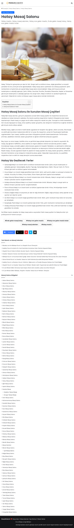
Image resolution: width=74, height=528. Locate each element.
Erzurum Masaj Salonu (8, 364)
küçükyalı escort (68, 524)
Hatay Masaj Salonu (14, 8)
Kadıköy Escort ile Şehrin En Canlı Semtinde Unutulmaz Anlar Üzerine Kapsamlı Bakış (26, 248)
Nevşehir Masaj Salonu (9, 459)
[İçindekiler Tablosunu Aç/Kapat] (29, 102)
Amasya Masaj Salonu (8, 294)
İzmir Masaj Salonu (7, 397)
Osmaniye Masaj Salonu (9, 467)
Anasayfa (5, 8)
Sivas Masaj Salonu (8, 487)
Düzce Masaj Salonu (8, 353)
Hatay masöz (47, 224)
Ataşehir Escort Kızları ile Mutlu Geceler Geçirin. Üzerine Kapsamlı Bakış (23, 251)
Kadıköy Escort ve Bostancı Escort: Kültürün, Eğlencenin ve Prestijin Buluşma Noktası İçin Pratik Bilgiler (32, 262)
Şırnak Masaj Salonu (8, 489)
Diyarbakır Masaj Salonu (9, 350)
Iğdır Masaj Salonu (7, 383)
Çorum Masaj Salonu (8, 344)
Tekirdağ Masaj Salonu (9, 492)
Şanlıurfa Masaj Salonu (9, 478)
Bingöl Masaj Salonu (8, 325)
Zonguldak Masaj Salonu (9, 512)
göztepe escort (34, 524)
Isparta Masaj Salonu (8, 386)
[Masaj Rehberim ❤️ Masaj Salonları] (14, 3)
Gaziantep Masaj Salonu (9, 369)
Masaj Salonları (6, 445)
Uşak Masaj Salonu (7, 501)
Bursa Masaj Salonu (8, 336)
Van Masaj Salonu (7, 503)
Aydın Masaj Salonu (8, 308)
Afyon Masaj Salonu (8, 286)
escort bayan (50, 524)
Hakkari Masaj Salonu (8, 378)
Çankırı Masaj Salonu (8, 342)
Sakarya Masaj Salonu (8, 473)
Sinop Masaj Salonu (8, 484)
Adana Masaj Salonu (8, 280)
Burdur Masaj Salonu (8, 333)
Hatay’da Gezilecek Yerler (11, 106)
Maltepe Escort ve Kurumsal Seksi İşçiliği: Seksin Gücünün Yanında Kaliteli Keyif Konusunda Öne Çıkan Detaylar (34, 256)
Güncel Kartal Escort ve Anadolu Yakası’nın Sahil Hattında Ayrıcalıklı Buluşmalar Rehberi (27, 259)
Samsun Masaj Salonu (8, 475)
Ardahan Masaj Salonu (8, 302)
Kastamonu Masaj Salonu (9, 411)
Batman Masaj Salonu (8, 316)
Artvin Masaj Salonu (8, 305)
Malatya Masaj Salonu (8, 436)
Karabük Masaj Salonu (8, 403)
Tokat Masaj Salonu (8, 495)
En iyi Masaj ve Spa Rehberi (23, 522)
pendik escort (42, 524)
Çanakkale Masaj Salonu (9, 339)
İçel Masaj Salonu (9, 450)
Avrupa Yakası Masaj (10, 395)
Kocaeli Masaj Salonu (8, 428)
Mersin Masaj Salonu (8, 448)
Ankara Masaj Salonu (8, 297)
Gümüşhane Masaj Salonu (10, 375)
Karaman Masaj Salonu (9, 406)
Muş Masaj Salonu (7, 456)
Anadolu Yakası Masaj (10, 392)
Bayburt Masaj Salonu (8, 319)
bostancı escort (24, 524)
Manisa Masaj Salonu (8, 439)
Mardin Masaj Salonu (8, 442)
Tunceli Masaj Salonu (8, 498)
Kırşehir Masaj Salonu (8, 425)
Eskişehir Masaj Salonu (9, 367)
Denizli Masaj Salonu (8, 347)
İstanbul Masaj (6, 389)
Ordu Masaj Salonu (7, 464)
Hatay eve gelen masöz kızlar (58, 221)
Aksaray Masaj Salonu (8, 291)
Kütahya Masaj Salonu (8, 434)
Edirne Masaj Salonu (8, 355)
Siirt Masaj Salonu (7, 481)
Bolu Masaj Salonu (7, 330)
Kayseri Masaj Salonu (8, 414)
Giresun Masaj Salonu (8, 372)
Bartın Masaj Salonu (8, 314)
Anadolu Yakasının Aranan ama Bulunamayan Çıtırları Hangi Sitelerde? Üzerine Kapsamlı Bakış (29, 254)
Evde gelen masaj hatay (14, 221)
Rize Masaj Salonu (7, 470)
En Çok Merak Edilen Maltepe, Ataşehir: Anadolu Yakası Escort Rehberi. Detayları (25, 270)
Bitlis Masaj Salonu (7, 328)
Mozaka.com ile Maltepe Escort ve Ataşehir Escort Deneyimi (19, 245)
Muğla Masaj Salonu (8, 453)
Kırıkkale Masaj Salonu (8, 420)
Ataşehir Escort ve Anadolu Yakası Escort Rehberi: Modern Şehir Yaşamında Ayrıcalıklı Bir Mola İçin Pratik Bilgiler (34, 265)
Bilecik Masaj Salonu (8, 322)
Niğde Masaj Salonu (8, 462)
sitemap (18, 524)
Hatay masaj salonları (30, 224)
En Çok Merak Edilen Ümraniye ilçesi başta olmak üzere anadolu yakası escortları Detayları (28, 268)
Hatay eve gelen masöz (35, 221)
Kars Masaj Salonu (7, 409)
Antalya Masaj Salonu (8, 300)
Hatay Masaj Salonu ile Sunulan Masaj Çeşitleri (17, 104)
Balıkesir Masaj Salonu (8, 311)
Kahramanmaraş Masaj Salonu (11, 400)
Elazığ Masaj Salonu (8, 358)
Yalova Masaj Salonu (8, 506)
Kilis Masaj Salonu (7, 417)
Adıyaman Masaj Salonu (9, 283)
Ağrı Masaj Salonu (7, 288)
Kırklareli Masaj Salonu (8, 422)
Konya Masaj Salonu (8, 431)
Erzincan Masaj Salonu (9, 361)
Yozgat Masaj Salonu (8, 509)
